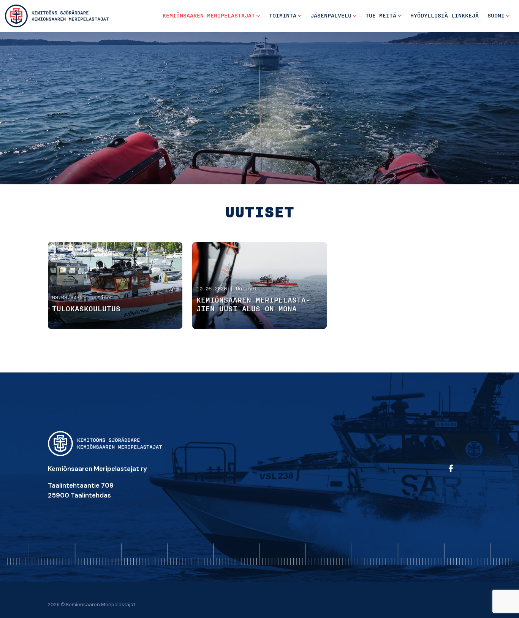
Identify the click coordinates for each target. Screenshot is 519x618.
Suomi (496, 16)
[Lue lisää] (115, 285)
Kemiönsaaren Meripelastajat (209, 16)
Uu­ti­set (102, 297)
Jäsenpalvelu (330, 16)
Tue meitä (381, 16)
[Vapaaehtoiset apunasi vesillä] (57, 15)
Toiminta (282, 16)
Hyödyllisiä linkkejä (444, 16)
